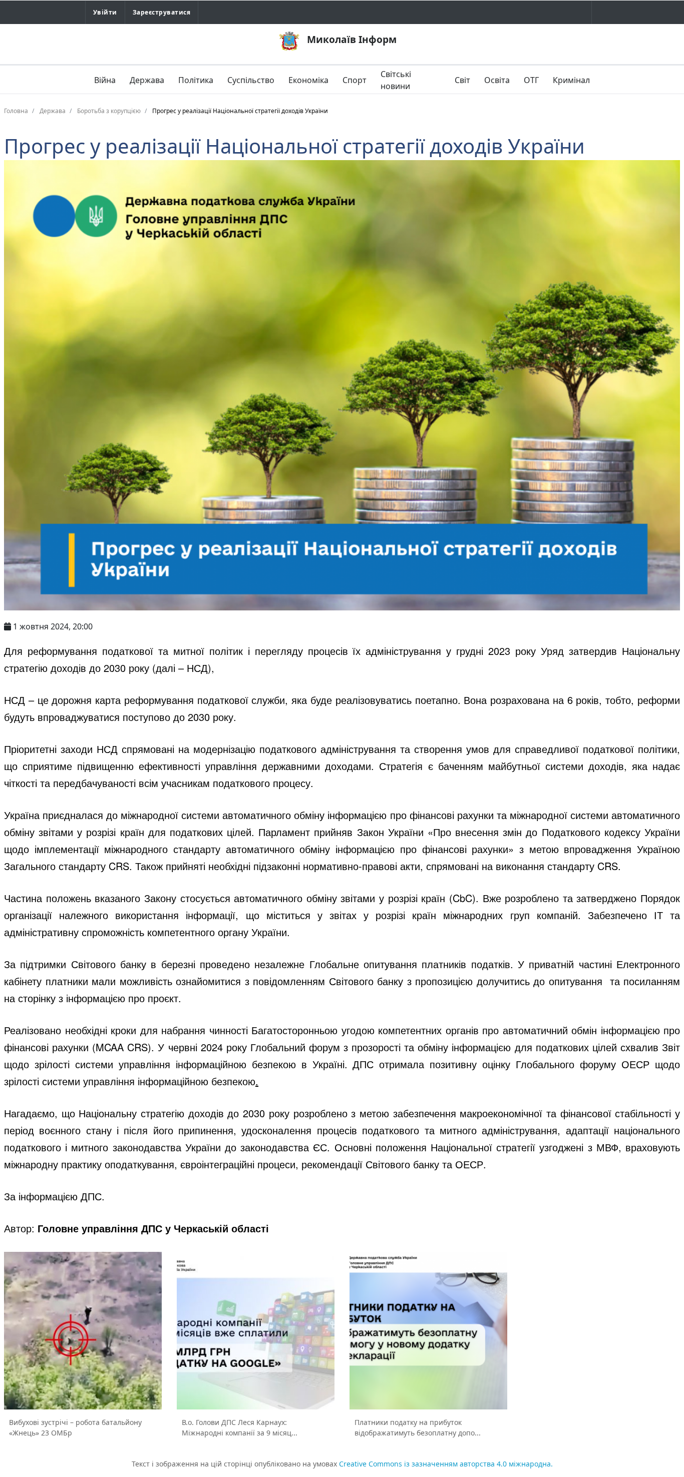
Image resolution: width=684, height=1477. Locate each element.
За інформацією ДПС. (54, 1196)
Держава (147, 80)
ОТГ (531, 80)
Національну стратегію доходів (151, 1113)
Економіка (308, 80)
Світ (462, 80)
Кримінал (571, 80)
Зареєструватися (161, 12)
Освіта (497, 80)
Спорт (355, 80)
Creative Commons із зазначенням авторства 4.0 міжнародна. (446, 1463)
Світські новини (396, 80)
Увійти (105, 12)
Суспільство (250, 80)
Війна (105, 80)
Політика (195, 80)
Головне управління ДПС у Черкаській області (153, 1228)
